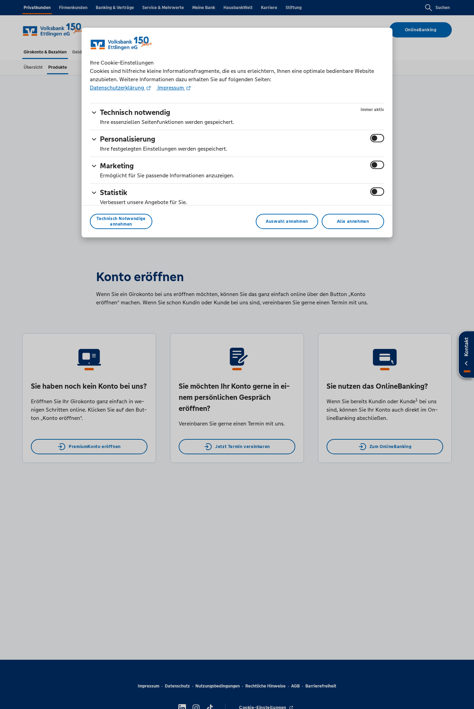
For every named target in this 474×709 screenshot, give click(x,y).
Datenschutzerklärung (117, 87)
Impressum (170, 87)
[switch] (377, 138)
